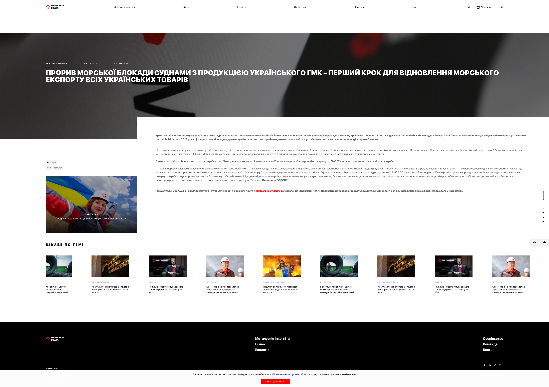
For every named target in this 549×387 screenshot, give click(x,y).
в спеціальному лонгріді (268, 190)
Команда (359, 7)
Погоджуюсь (275, 381)
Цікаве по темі (65, 245)
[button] (534, 242)
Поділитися (543, 195)
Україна (53, 162)
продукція (58, 168)
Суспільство (300, 7)
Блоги (415, 7)
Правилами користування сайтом (290, 374)
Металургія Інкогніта (124, 7)
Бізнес (186, 7)
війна (49, 168)
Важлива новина (57, 63)
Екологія (241, 7)
